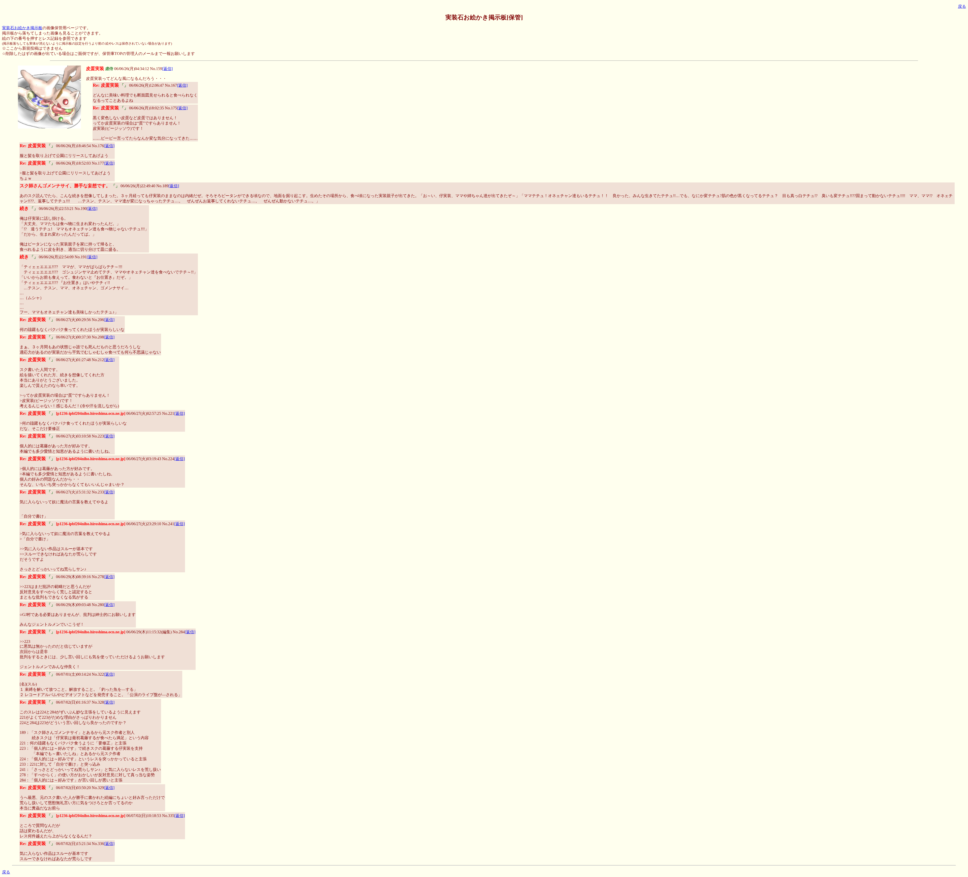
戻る (962, 6)
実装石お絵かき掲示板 (22, 28)
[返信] (167, 69)
